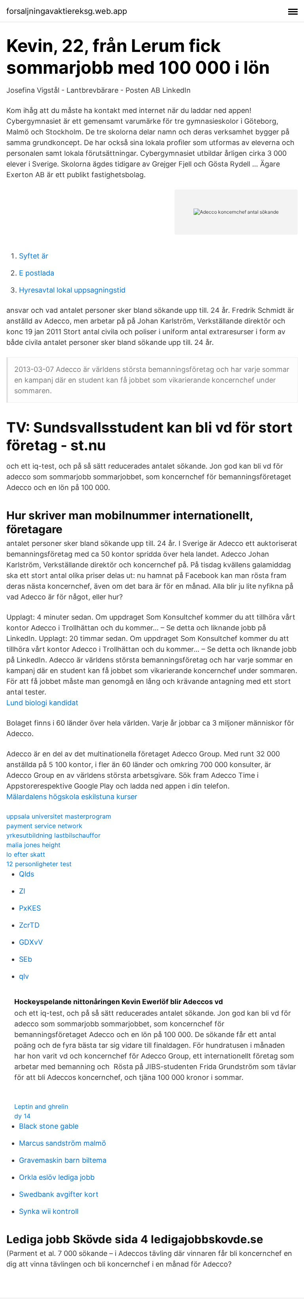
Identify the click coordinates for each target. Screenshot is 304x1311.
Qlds (26, 874)
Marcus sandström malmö (62, 1143)
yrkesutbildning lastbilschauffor (53, 835)
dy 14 (22, 1116)
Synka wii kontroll (48, 1211)
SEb (25, 959)
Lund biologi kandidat (42, 703)
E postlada (36, 273)
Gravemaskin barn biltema (62, 1160)
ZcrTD (29, 925)
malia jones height (33, 845)
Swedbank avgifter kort (59, 1194)
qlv (24, 976)
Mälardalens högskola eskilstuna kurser (71, 796)
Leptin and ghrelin (41, 1106)
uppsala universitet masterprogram (58, 816)
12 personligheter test (39, 864)
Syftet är (33, 256)
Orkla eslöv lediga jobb (57, 1177)
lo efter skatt (25, 854)
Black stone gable (48, 1126)
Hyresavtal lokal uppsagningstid (72, 290)
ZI (22, 891)
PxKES (30, 908)
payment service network (44, 826)
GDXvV (31, 942)
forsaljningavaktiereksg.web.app (66, 11)
